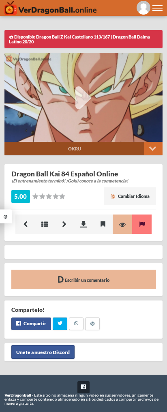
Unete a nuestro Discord (43, 352)
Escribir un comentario (86, 280)
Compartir (34, 323)
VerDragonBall (17, 395)
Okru (74, 148)
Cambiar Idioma (133, 196)
